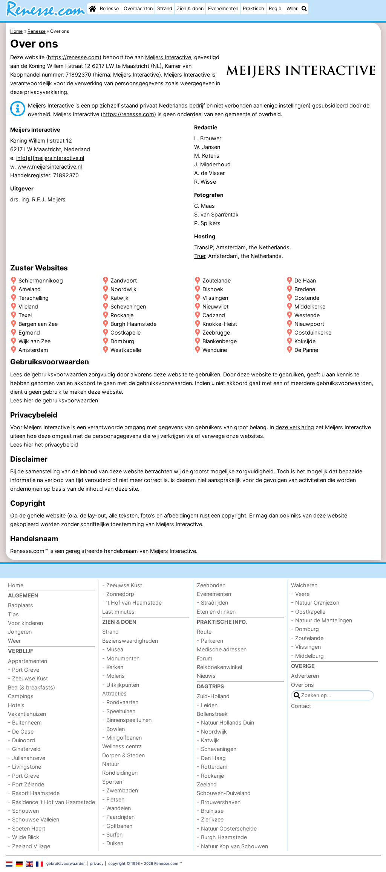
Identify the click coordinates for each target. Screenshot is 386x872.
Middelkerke (309, 306)
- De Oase (21, 731)
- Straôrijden (212, 602)
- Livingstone (24, 766)
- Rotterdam (212, 766)
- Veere (300, 594)
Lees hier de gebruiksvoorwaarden (54, 400)
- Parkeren (210, 640)
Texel (25, 315)
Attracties (114, 693)
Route (204, 631)
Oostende (306, 298)
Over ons (302, 685)
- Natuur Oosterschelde (227, 828)
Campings (21, 696)
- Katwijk (208, 740)
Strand (164, 8)
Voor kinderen (25, 623)
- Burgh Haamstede (222, 837)
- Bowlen (113, 729)
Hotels (16, 705)
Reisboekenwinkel (219, 667)
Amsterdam (33, 350)
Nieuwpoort (309, 324)
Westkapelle (125, 350)
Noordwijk (123, 289)
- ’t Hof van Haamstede (132, 602)
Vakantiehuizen (27, 714)
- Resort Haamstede (34, 793)
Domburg (122, 341)
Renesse (109, 8)
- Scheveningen (216, 749)
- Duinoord (21, 740)
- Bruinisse (210, 811)
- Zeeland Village (29, 846)
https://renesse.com (74, 57)
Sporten (112, 781)
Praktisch (253, 8)
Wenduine (214, 350)
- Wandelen (116, 808)
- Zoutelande (307, 638)
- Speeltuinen (118, 711)
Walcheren (304, 585)
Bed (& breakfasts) (31, 687)
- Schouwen (23, 811)
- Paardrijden (118, 817)
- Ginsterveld (24, 749)
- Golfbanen (117, 826)
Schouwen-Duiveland (224, 793)
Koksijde (305, 341)
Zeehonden (211, 585)
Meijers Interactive (168, 57)
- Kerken (112, 667)
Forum (205, 658)
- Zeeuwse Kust (28, 678)
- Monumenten (120, 658)
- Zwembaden (120, 790)
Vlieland (28, 306)
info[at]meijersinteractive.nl (50, 158)
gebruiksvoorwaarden (66, 863)
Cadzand (213, 315)
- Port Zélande (26, 784)
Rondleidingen (120, 772)
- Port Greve (23, 669)
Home (15, 585)
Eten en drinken (216, 611)
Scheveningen (128, 306)
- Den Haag (211, 758)
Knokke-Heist (219, 324)
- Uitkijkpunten (120, 685)
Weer (292, 8)
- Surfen (112, 834)
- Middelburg (307, 655)
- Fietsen (113, 799)
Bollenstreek (212, 714)
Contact (301, 706)
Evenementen (223, 8)
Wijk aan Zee (34, 341)
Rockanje (121, 315)
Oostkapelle (125, 332)
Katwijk (119, 298)
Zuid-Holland (213, 696)
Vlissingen (215, 298)
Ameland (29, 289)
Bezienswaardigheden (130, 640)
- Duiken (112, 843)
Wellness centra (122, 746)
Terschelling (33, 298)
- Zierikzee (210, 819)
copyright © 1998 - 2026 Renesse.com (143, 863)
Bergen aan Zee (38, 324)
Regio (275, 8)
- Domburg (305, 629)
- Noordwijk (212, 731)
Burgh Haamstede (133, 324)
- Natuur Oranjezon (315, 602)
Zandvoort (123, 280)
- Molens (113, 675)
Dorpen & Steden (123, 755)
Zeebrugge (216, 332)
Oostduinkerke (312, 332)
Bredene (304, 289)
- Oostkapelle (308, 611)
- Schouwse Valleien (33, 819)
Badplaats (20, 605)
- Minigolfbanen (122, 737)
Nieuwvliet (215, 306)
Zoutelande (216, 280)
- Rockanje (210, 775)
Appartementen (27, 661)
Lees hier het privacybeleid (44, 444)
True (199, 256)
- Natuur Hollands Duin (225, 722)
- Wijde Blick (23, 837)
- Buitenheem (25, 722)
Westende (307, 315)
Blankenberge (219, 341)
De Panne (306, 350)
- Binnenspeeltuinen (127, 720)
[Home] (92, 8)
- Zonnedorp (118, 594)
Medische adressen (222, 649)
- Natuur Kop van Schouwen (232, 846)
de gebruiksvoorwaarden (55, 374)
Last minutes (118, 611)
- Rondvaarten (120, 702)
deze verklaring (295, 427)
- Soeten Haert (26, 828)
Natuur (110, 764)
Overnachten (138, 8)
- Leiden (207, 705)
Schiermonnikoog (40, 280)
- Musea (112, 649)
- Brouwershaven (218, 802)
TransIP (203, 247)
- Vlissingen (306, 646)
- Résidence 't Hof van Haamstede (51, 802)
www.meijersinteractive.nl (49, 166)
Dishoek (212, 289)
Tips (13, 614)
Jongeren (20, 631)
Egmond (29, 332)
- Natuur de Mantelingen (321, 620)
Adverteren (305, 675)
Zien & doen (190, 8)
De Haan (305, 280)
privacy (97, 863)
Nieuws (206, 675)
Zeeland (207, 784)
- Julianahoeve (26, 758)
